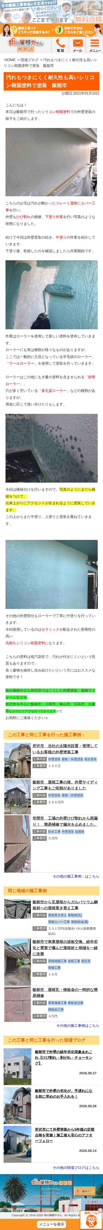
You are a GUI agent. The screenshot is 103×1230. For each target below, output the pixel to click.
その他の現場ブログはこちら (76, 1168)
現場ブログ (30, 60)
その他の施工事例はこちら (77, 1025)
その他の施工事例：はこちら (76, 876)
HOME (10, 60)
